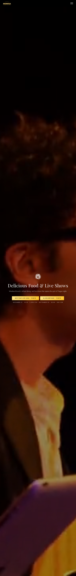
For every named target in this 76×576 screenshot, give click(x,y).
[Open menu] (72, 3)
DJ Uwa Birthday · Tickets (52, 298)
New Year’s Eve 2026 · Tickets (25, 298)
